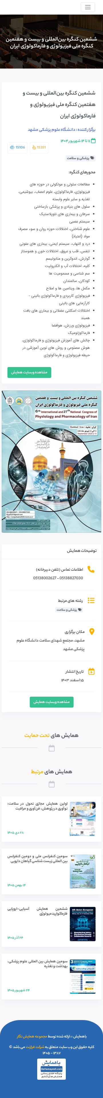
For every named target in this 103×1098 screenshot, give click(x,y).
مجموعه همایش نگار (32, 1037)
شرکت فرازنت (35, 1047)
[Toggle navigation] (88, 7)
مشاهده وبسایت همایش (29, 373)
